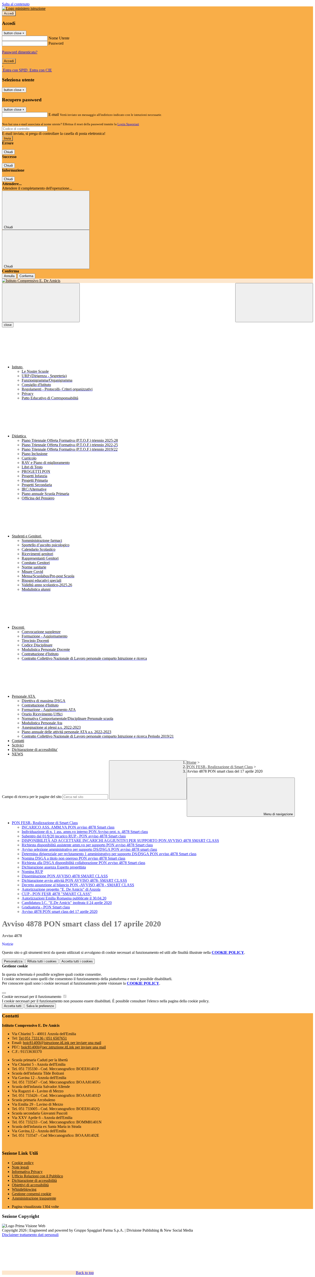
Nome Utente (58, 38)
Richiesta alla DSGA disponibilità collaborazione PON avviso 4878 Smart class (83, 863)
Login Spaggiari (128, 124)
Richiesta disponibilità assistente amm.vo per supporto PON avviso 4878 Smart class (87, 845)
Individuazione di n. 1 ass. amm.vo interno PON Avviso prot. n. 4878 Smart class (85, 832)
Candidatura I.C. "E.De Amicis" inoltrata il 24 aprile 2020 (67, 903)
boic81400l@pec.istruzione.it (63, 1047)
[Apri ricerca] (274, 302)
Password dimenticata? (19, 52)
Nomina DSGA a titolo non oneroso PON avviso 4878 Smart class (73, 858)
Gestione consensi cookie (31, 1194)
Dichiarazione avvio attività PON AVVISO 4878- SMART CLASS (74, 880)
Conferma (26, 276)
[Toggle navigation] (41, 302)
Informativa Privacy (27, 1172)
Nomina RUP (32, 871)
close (8, 325)
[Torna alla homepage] (157, 281)
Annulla (9, 276)
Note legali (20, 1167)
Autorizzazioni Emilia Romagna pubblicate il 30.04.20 (64, 898)
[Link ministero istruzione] (24, 8)
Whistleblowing (24, 1189)
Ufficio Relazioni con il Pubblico (37, 1176)
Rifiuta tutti (42, 961)
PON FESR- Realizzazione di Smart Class (220, 767)
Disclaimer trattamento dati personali (30, 1235)
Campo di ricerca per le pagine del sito (32, 797)
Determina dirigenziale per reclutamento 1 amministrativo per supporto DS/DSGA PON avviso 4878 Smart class (109, 854)
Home (191, 762)
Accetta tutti (77, 961)
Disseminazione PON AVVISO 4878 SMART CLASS (65, 876)
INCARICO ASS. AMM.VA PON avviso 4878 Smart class (68, 827)
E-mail (53, 114)
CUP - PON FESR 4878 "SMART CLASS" (57, 894)
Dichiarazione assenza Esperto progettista (54, 867)
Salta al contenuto (16, 4)
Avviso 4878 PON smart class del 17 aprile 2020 (59, 911)
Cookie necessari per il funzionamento (32, 996)
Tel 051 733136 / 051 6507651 (43, 1038)
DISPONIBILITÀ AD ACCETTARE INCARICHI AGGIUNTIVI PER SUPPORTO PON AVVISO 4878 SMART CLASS (120, 840)
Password (55, 43)
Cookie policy (23, 1163)
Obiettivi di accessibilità (30, 1185)
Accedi (9, 13)
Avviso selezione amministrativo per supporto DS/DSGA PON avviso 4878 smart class (89, 849)
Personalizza (13, 961)
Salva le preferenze (40, 1006)
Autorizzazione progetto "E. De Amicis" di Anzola (61, 889)
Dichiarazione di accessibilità (34, 1180)
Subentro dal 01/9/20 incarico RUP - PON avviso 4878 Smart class (74, 836)
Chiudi (8, 152)
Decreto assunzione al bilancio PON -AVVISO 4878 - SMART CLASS (78, 885)
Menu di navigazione (278, 814)
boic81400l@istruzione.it (62, 1043)
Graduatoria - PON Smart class (46, 907)
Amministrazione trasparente (34, 1198)
